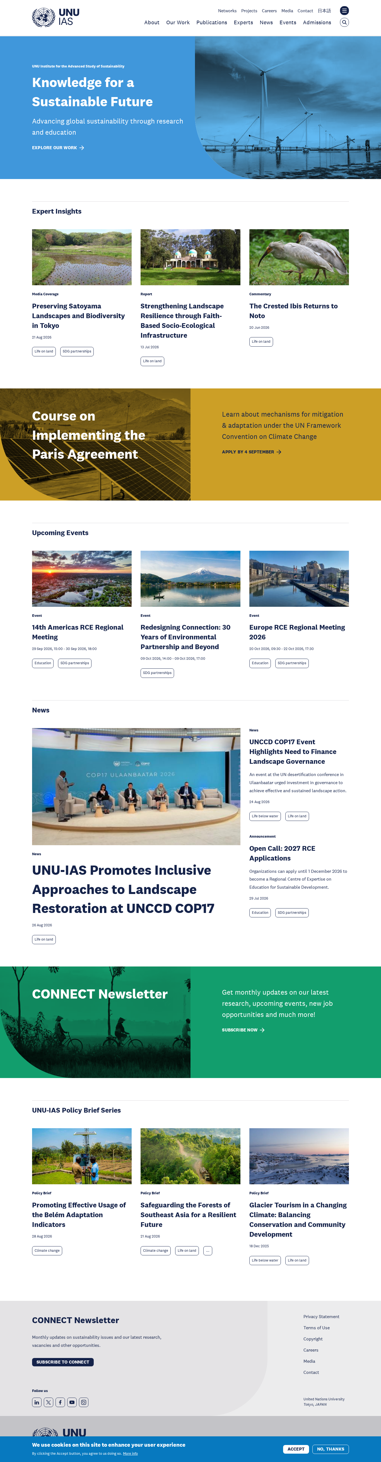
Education (43, 663)
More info (130, 1453)
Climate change (47, 1250)
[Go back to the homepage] (55, 25)
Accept (296, 1449)
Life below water (265, 816)
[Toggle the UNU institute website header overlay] (344, 10)
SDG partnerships (77, 351)
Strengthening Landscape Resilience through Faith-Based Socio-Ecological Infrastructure (182, 320)
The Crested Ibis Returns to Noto (293, 310)
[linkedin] (37, 1402)
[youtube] (72, 1402)
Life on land (44, 351)
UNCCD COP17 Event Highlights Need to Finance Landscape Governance (292, 751)
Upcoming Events (60, 532)
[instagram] (83, 1402)
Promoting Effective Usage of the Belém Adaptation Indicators (79, 1214)
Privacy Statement (321, 1316)
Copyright (313, 1339)
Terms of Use (316, 1327)
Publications (211, 22)
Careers (269, 10)
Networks (227, 10)
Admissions (317, 22)
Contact (305, 10)
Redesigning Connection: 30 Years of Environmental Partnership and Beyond (186, 637)
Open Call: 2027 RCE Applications (282, 853)
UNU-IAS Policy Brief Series (76, 1110)
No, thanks (330, 1449)
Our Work (178, 22)
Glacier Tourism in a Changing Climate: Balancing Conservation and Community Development (298, 1219)
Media (287, 10)
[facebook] (60, 1402)
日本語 (324, 10)
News (266, 22)
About (152, 22)
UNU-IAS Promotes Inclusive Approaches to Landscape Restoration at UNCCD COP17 (123, 889)
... (207, 1250)
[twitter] (48, 1402)
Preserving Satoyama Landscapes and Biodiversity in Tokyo (78, 315)
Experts (243, 22)
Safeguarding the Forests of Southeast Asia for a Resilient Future (188, 1214)
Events (287, 22)
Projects (249, 10)
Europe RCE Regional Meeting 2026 (297, 632)
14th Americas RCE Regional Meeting (78, 632)
